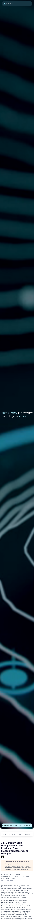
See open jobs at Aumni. (11, 864)
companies (6, 834)
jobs (13, 834)
